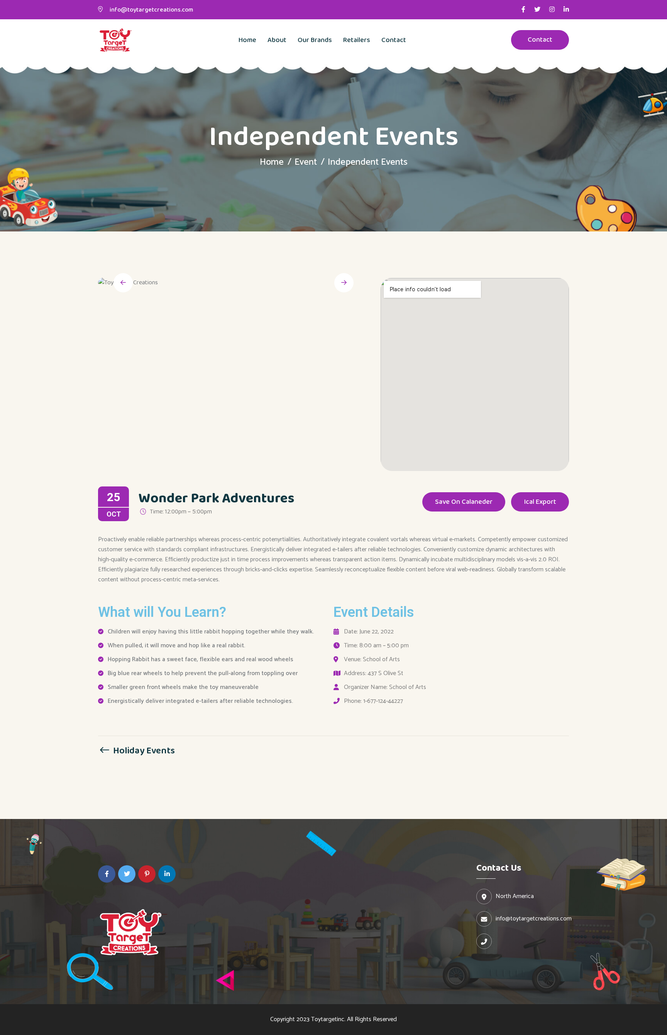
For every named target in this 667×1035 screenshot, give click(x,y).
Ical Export (540, 501)
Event (306, 162)
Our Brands (315, 40)
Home (247, 40)
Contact (393, 40)
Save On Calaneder (464, 501)
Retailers (356, 40)
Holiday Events (143, 750)
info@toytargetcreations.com (151, 10)
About (276, 40)
